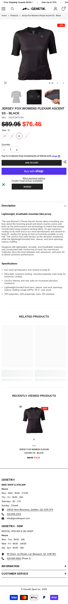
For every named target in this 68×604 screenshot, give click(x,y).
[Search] (12, 9)
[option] (34, 53)
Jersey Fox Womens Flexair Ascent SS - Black (34, 451)
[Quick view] (20, 406)
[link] (17, 375)
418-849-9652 (14, 558)
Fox (34, 446)
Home (4, 15)
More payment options (34, 178)
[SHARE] (64, 162)
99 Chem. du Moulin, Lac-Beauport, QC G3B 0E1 (31, 554)
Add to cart (31, 163)
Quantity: (6, 144)
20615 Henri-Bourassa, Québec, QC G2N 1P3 (30, 509)
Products (14, 15)
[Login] (55, 9)
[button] (57, 83)
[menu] (3, 9)
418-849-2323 (14, 514)
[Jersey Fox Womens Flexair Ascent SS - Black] (34, 420)
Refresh (27, 186)
